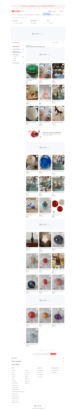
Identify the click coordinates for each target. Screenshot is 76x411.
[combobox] (21, 23)
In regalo (14, 58)
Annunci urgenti (15, 62)
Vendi (62, 11)
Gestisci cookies (14, 383)
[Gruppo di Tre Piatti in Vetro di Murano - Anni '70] (58, 208)
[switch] (23, 49)
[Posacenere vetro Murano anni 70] (45, 165)
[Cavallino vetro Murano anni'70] (58, 116)
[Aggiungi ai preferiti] (37, 64)
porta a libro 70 (58, 14)
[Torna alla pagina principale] (18, 11)
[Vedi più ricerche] (63, 15)
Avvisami (54, 353)
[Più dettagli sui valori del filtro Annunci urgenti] (19, 62)
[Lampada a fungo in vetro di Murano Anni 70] (45, 242)
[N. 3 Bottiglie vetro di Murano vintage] (58, 73)
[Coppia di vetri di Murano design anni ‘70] (32, 186)
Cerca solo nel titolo (16, 49)
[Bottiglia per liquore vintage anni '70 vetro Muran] (58, 263)
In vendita (15, 56)
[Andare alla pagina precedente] (38, 350)
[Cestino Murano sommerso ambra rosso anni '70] (32, 95)
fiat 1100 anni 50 (19, 14)
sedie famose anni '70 (51, 14)
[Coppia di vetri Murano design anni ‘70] (58, 186)
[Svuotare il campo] (27, 23)
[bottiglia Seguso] (32, 242)
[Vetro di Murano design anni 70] (58, 95)
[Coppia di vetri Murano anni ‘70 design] (45, 186)
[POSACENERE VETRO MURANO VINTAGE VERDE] (32, 73)
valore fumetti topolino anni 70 (29, 14)
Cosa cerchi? (15, 20)
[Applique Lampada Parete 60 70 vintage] (45, 73)
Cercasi (14, 60)
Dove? (48, 20)
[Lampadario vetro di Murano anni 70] (32, 165)
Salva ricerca (16, 42)
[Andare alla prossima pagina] (52, 350)
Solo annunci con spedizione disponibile (17, 52)
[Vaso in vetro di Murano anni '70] (45, 208)
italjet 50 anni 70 (37, 14)
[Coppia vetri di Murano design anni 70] (58, 165)
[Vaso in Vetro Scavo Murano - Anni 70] (45, 95)
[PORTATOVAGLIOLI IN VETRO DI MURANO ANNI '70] (32, 208)
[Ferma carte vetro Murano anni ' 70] (58, 242)
